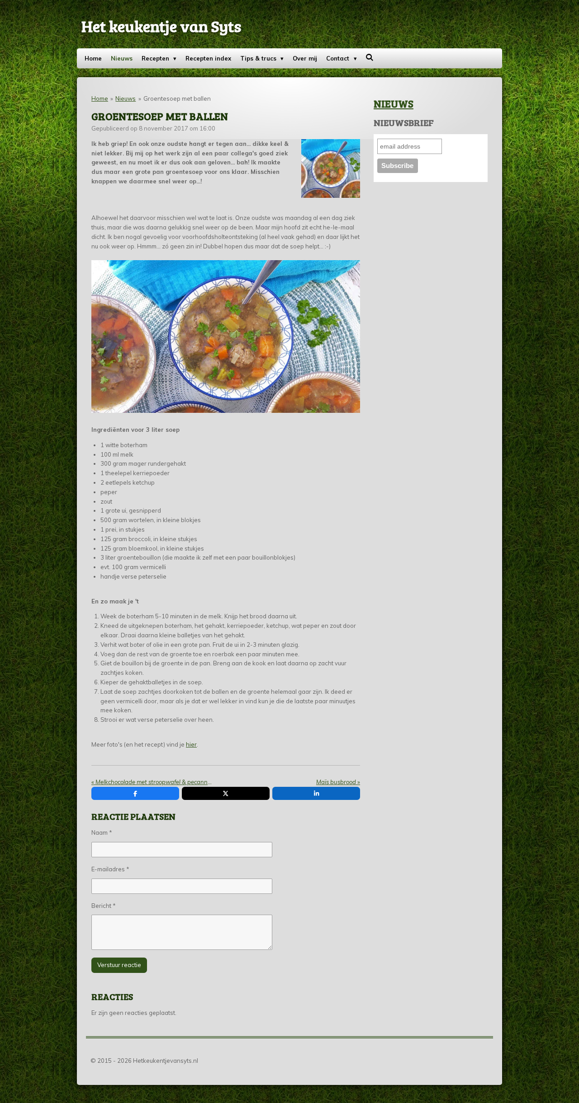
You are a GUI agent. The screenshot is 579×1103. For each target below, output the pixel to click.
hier (191, 744)
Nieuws (125, 98)
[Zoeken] (370, 57)
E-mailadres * (110, 869)
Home (99, 98)
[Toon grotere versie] (331, 168)
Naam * (101, 832)
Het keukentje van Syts (161, 26)
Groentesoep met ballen (177, 98)
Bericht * (103, 905)
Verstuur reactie (119, 964)
